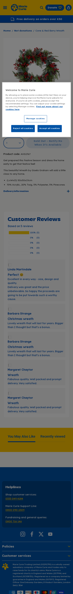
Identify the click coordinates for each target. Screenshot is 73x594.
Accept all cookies (49, 128)
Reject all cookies (23, 128)
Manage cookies (35, 118)
